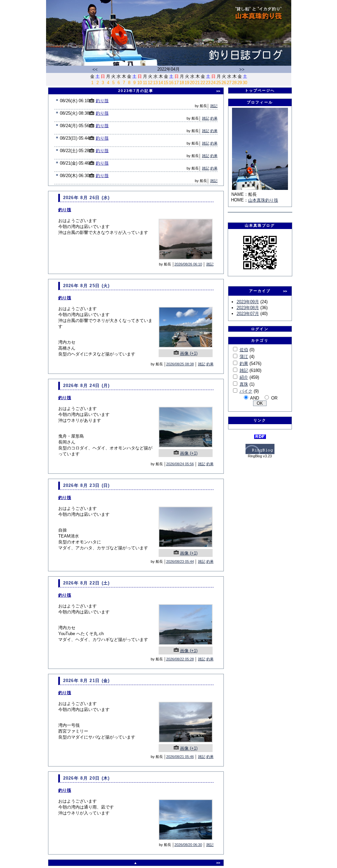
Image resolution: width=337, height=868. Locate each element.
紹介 (244, 377)
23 (208, 82)
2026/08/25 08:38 (180, 364)
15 (166, 82)
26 (223, 82)
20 (192, 82)
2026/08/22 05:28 (180, 659)
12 (150, 82)
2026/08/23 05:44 (180, 561)
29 (239, 82)
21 (197, 82)
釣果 (214, 118)
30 (245, 82)
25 (218, 82)
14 (160, 82)
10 (139, 82)
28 (234, 82)
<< (95, 69)
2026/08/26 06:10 (188, 264)
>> (242, 69)
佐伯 (244, 349)
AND (254, 398)
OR (274, 398)
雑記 (214, 106)
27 (229, 82)
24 (213, 82)
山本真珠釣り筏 (263, 200)
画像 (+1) (188, 353)
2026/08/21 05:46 (180, 757)
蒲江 (244, 356)
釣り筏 (102, 100)
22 (202, 82)
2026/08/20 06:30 (188, 845)
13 (155, 82)
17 (176, 82)
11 (145, 82)
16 (171, 82)
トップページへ (260, 90)
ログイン (260, 329)
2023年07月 (248, 313)
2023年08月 (248, 307)
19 (187, 82)
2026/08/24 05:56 (180, 464)
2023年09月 (248, 301)
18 (181, 82)
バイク (246, 391)
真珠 (244, 384)
